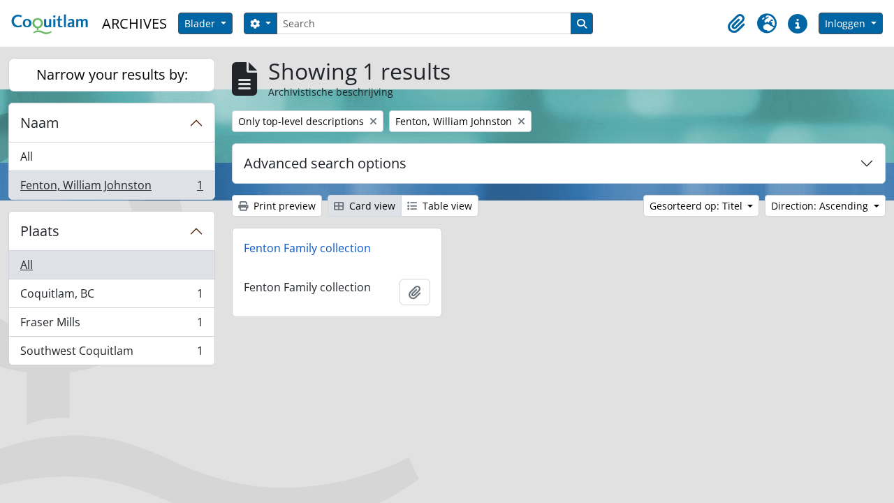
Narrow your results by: (112, 74)
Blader (201, 23)
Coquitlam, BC (111, 297)
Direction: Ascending (821, 205)
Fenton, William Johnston (111, 188)
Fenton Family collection (307, 248)
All (26, 156)
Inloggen (846, 23)
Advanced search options (325, 163)
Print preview (283, 205)
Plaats (39, 230)
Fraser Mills (111, 325)
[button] (736, 23)
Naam (39, 122)
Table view (446, 205)
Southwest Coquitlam (111, 354)
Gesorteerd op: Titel (697, 205)
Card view (370, 205)
